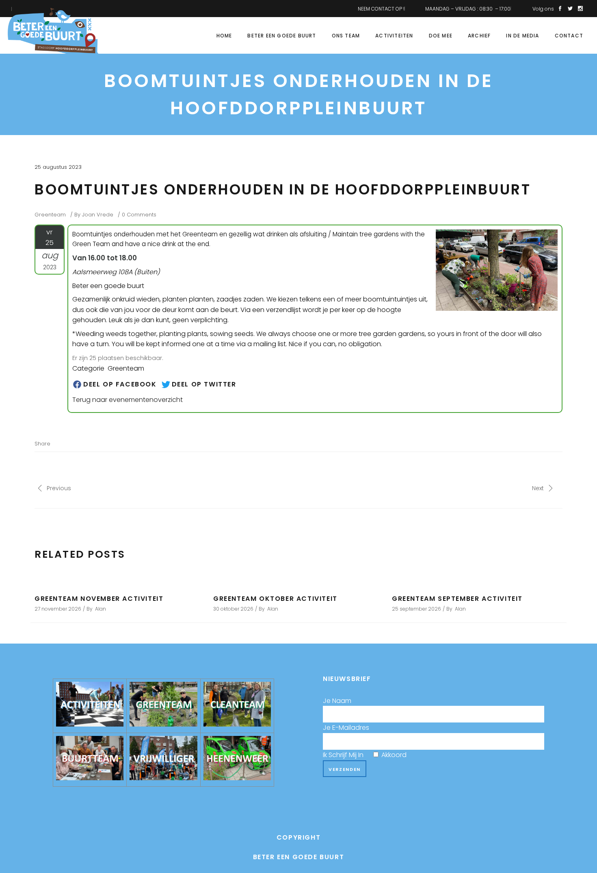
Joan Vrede (97, 214)
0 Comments (139, 214)
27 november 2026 (58, 608)
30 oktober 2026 (233, 608)
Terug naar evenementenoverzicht (127, 399)
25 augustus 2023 (58, 167)
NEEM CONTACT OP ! (381, 8)
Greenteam (50, 214)
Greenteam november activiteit (99, 598)
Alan (100, 608)
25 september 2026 (416, 608)
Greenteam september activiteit (457, 598)
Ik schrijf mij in (365, 755)
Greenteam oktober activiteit (275, 598)
